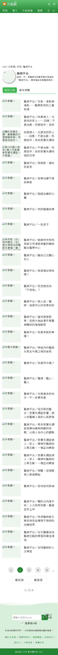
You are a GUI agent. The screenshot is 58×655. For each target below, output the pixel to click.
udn (4, 66)
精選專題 (37, 637)
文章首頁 (28, 642)
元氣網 (11, 66)
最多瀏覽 (24, 90)
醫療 (40, 10)
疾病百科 (49, 637)
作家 (19, 66)
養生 (15, 10)
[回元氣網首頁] (11, 4)
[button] (53, 10)
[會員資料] (49, 4)
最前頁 (19, 580)
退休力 (17, 642)
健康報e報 (31, 623)
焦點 (5, 10)
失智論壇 (27, 10)
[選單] (54, 4)
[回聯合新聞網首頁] (4, 4)
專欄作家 (39, 642)
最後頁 (38, 580)
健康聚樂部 (24, 637)
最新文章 (9, 90)
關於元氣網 (10, 637)
